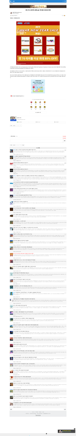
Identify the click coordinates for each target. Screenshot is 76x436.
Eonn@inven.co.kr (18, 12)
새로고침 (64, 136)
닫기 (74, 429)
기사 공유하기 (37, 112)
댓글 (23, 145)
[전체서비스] (65, 1)
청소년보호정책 (39, 413)
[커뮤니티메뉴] (10, 1)
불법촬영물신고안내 (46, 413)
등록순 (14, 136)
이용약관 (27, 413)
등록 (64, 140)
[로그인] (63, 1)
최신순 (17, 136)
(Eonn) (13, 120)
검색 (65, 409)
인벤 (13, 1)
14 (65, 370)
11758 (65, 169)
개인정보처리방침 (33, 413)
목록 (11, 125)
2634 (65, 156)
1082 (65, 150)
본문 (14, 125)
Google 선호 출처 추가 (14, 15)
